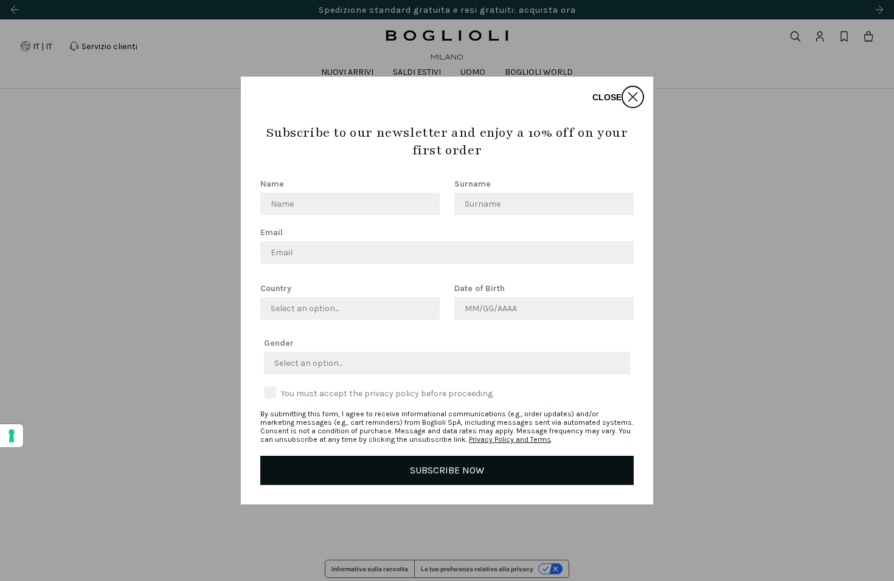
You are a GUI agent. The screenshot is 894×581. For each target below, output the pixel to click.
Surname (472, 184)
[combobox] (346, 308)
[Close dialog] (632, 97)
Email (271, 232)
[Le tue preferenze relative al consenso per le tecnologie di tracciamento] (11, 435)
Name (272, 184)
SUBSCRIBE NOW (447, 470)
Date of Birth (479, 288)
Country (275, 288)
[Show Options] (428, 308)
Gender (279, 343)
